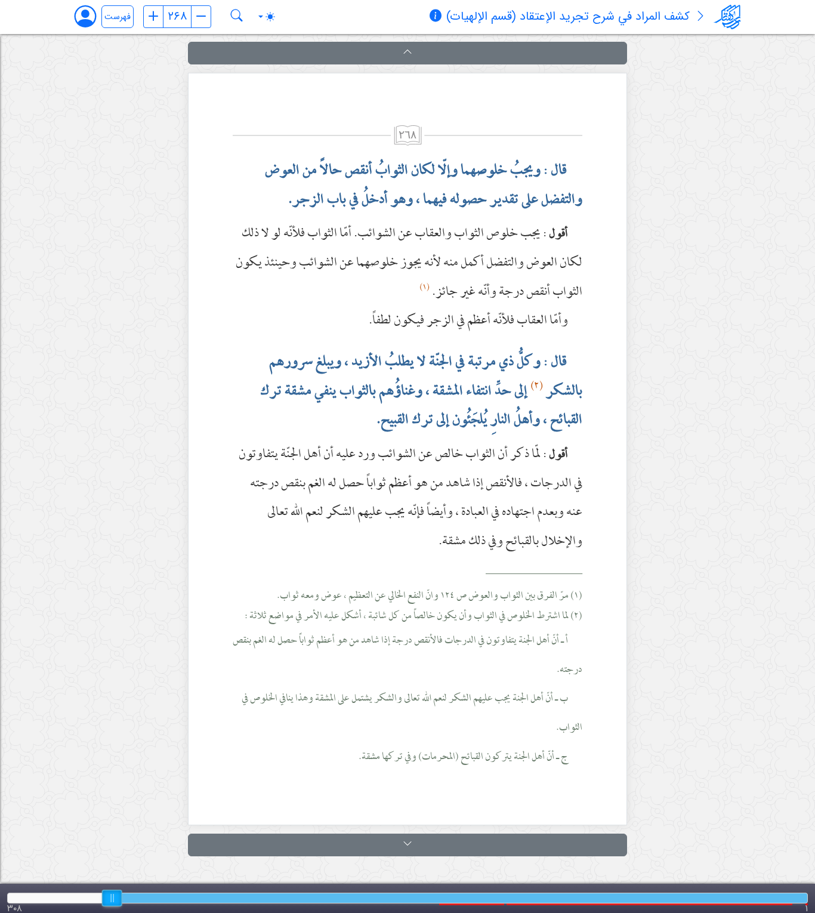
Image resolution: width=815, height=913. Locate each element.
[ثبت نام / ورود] (91, 16)
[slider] (112, 898)
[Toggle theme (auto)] (266, 16)
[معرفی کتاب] (700, 17)
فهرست (117, 17)
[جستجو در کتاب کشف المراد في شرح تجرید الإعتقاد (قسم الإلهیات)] (237, 16)
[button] (407, 53)
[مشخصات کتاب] (436, 17)
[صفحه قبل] (153, 16)
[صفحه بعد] (201, 16)
